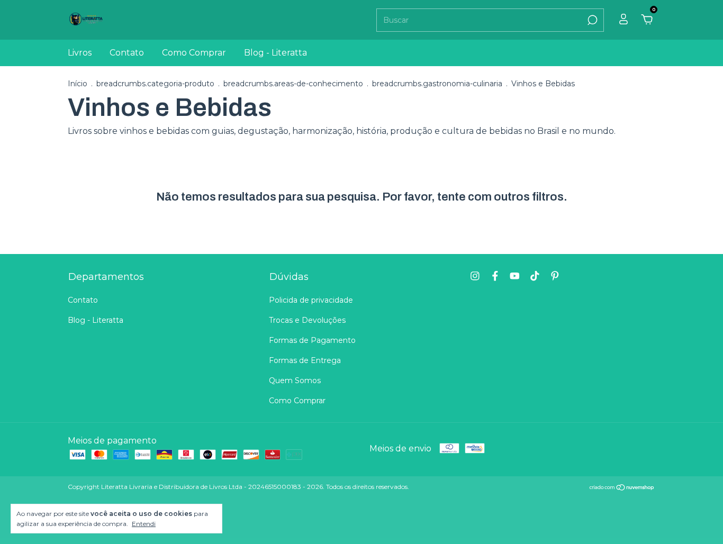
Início (77, 83)
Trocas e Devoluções (307, 320)
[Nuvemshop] (622, 488)
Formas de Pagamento (312, 340)
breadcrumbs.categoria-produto (155, 83)
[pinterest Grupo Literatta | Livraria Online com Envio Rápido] (555, 276)
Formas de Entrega (305, 360)
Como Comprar (194, 53)
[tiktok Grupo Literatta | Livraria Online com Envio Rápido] (535, 276)
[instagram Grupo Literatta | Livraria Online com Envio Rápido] (475, 276)
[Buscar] (591, 20)
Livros (80, 53)
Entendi (144, 524)
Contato (127, 53)
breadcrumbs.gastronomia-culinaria (437, 83)
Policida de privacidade (311, 300)
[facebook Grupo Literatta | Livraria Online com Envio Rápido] (495, 276)
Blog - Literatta (275, 53)
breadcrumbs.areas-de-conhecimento (293, 83)
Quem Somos (295, 380)
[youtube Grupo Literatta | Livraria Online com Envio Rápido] (515, 276)
